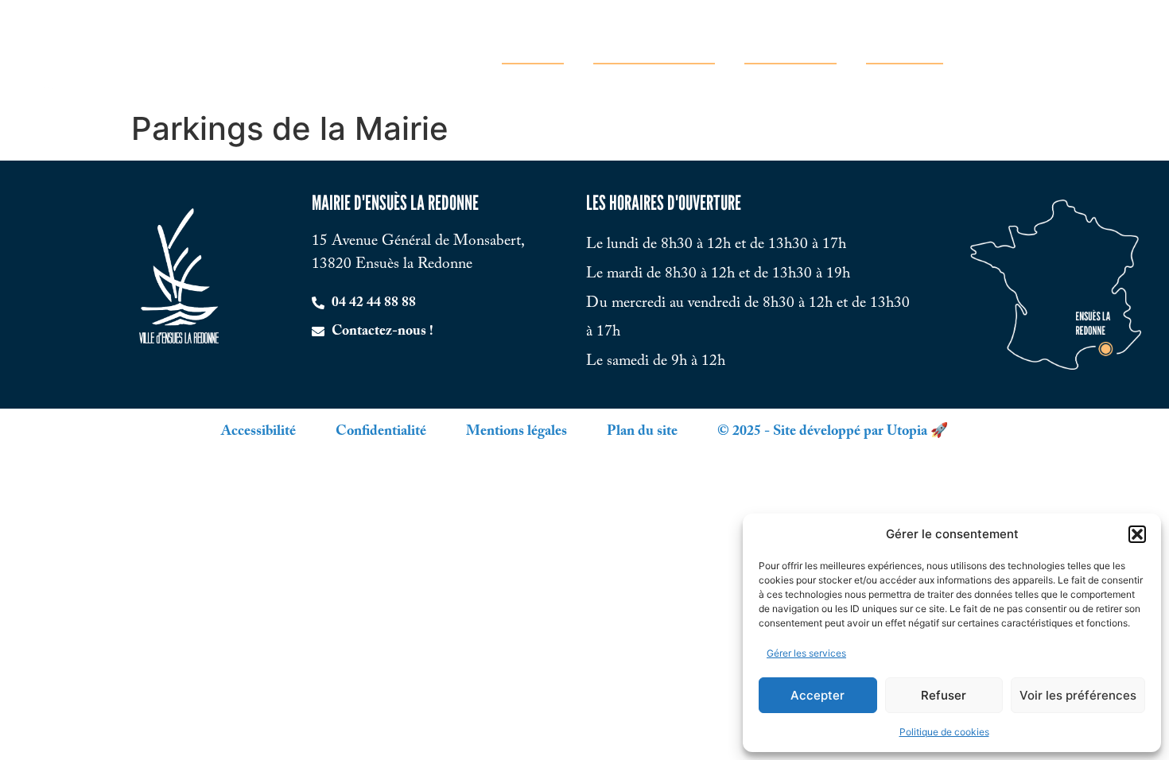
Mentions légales (516, 432)
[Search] (1115, 51)
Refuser (943, 695)
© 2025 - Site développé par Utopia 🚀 (832, 432)
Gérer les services (806, 653)
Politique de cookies (944, 732)
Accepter (817, 695)
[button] (1137, 534)
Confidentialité (381, 432)
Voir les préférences (1077, 695)
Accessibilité (258, 432)
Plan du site (642, 432)
